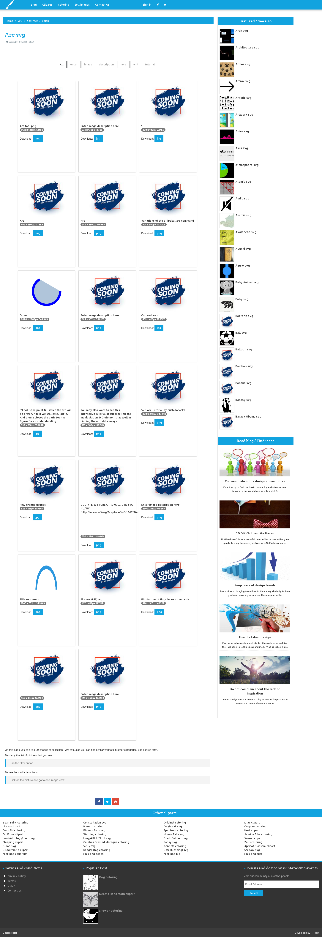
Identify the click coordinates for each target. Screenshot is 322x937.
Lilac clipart (252, 822)
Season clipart (253, 838)
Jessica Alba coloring (258, 834)
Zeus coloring (253, 842)
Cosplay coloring (255, 826)
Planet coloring (93, 826)
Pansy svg (170, 842)
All (62, 64)
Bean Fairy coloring (15, 822)
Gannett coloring (175, 846)
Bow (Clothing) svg (176, 849)
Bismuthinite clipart (16, 849)
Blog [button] (34, 4)
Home (9, 20)
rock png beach (93, 853)
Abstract (32, 20)
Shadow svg (252, 849)
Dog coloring (108, 877)
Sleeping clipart (13, 842)
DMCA (11, 885)
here (124, 64)
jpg (98, 138)
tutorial (150, 64)
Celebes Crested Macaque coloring (106, 842)
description (106, 64)
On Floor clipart (13, 834)
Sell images (82, 4)
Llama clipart (11, 826)
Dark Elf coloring (14, 830)
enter (74, 64)
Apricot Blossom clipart (259, 846)
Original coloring (175, 822)
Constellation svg (94, 822)
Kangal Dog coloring (96, 849)
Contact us (14, 890)
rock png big (172, 853)
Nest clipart (252, 830)
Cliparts (47, 4)
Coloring (63, 4)
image (88, 64)
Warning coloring (94, 834)
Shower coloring (111, 910)
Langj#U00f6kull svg (97, 838)
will (135, 64)
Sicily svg (89, 846)
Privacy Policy (16, 876)
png (37, 138)
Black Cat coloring (176, 838)
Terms (11, 880)
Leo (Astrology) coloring (19, 838)
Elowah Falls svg (94, 830)
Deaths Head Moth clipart (117, 894)
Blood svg (9, 846)
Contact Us (102, 4)
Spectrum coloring (176, 830)
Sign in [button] (147, 4)
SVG (20, 20)
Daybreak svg (173, 826)
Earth (45, 20)
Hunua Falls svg (174, 834)
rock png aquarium (15, 853)
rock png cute (253, 853)
